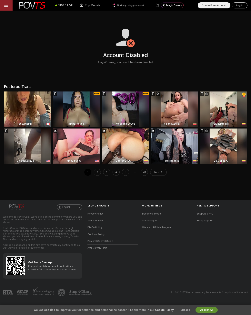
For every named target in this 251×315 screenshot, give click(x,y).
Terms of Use (95, 220)
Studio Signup (150, 220)
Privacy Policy (95, 213)
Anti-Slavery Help (97, 248)
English (66, 207)
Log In (239, 5)
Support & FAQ (205, 213)
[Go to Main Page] (32, 5)
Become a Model (151, 213)
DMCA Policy (94, 227)
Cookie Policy (164, 309)
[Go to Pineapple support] (62, 292)
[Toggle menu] (6, 5)
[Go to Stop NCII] (80, 292)
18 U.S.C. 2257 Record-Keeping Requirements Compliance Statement (209, 292)
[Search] (157, 5)
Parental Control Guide (100, 241)
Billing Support (205, 220)
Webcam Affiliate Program (157, 227)
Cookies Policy (96, 234)
